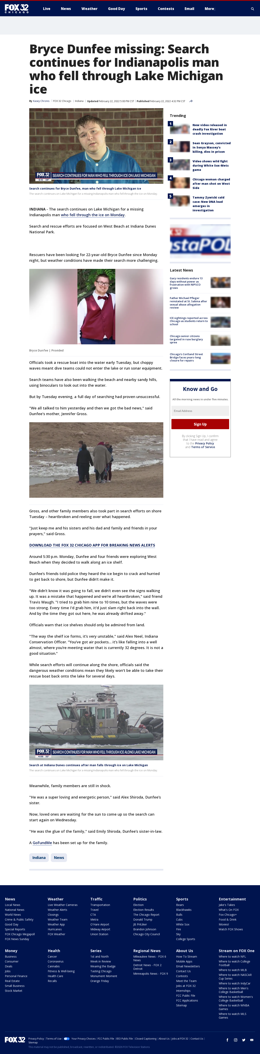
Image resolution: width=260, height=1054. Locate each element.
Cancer (52, 956)
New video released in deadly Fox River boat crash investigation (210, 129)
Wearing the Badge (103, 966)
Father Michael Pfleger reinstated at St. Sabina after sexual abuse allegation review (188, 302)
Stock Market (13, 991)
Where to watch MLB (233, 970)
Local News (12, 905)
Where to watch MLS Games (232, 1015)
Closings (53, 915)
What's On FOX (229, 910)
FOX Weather (56, 934)
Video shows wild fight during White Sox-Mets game (211, 165)
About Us (184, 950)
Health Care (55, 976)
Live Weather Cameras (63, 905)
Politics (140, 899)
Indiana (79, 101)
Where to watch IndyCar (234, 983)
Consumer (11, 961)
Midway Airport (100, 929)
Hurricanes (55, 929)
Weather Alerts (57, 910)
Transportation (100, 905)
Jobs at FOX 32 (186, 986)
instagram (235, 1040)
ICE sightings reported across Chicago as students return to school (189, 321)
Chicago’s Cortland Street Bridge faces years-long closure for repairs (186, 357)
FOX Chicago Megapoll (20, 934)
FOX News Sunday (17, 939)
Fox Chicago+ (228, 915)
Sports (182, 899)
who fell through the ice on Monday (93, 214)
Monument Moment (103, 976)
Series (95, 950)
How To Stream (186, 956)
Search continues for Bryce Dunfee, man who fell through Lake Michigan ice (85, 188)
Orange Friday (99, 981)
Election (138, 905)
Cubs (179, 919)
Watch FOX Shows (231, 929)
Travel (94, 910)
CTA (93, 915)
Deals (8, 966)
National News (14, 910)
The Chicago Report (146, 915)
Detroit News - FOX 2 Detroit (147, 967)
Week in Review (100, 961)
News (59, 857)
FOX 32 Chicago (62, 101)
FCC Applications (187, 1000)
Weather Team (57, 919)
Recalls (52, 981)
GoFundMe (42, 842)
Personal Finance (16, 976)
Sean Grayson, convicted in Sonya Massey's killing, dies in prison (212, 147)
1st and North (99, 956)
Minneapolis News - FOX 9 (150, 973)
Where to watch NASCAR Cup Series (235, 976)
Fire (178, 929)
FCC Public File (185, 995)
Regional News (146, 950)
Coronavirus (56, 961)
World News (13, 915)
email (252, 1040)
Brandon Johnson (144, 929)
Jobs (8, 971)
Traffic (96, 899)
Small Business (15, 986)
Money (11, 950)
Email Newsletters (188, 966)
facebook (227, 1040)
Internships (183, 991)
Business (11, 956)
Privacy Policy (204, 443)
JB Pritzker (140, 924)
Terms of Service (203, 447)
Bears (180, 905)
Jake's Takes (227, 905)
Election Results (143, 910)
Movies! (224, 924)
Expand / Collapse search (252, 9)
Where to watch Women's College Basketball (236, 998)
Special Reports (15, 929)
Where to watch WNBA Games (234, 1007)
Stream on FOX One (237, 950)
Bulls (179, 915)
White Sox (182, 924)
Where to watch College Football (234, 963)
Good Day (11, 924)
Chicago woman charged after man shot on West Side (211, 183)
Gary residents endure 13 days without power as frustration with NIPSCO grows (186, 283)
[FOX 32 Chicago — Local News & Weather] (18, 9)
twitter (243, 1040)
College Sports (185, 939)
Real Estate (12, 981)
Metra (94, 919)
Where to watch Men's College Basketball (233, 990)
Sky (178, 934)
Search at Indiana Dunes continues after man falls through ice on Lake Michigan (88, 765)
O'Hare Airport (99, 924)
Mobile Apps (184, 961)
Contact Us (183, 971)
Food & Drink (227, 919)
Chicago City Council (146, 934)
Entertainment (232, 899)
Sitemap (181, 1005)
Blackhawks (184, 910)
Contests (182, 976)
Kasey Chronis (41, 101)
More (209, 8)
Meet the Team (186, 981)
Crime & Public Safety (19, 919)
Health (54, 950)
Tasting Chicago (101, 971)
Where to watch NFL (232, 956)
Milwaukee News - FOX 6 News (149, 958)
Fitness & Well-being (61, 971)
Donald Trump (142, 919)
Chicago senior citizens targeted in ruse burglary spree (186, 339)
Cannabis (54, 966)
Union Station (99, 934)
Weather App (56, 924)
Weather (56, 899)
